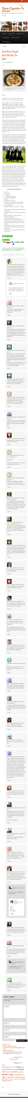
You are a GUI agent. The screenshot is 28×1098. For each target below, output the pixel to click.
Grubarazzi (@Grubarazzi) (12, 833)
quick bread (4, 1079)
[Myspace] (12, 242)
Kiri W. (8, 601)
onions (6, 1077)
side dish (21, 1079)
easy (6, 250)
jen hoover (9, 871)
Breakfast (13, 248)
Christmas (4, 1072)
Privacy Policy (15, 37)
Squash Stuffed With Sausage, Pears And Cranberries (12, 1053)
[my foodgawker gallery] (14, 1059)
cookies (15, 1072)
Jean (8, 756)
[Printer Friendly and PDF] (7, 236)
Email (7, 1030)
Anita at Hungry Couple (11, 417)
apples (3, 1067)
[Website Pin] (3, 242)
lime (21, 1074)
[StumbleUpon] (23, 242)
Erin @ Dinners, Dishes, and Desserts (14, 522)
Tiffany (8, 723)
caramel (5, 1069)
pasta (11, 1077)
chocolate (21, 1069)
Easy (23, 248)
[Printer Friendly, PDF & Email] (6, 239)
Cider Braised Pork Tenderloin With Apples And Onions (12, 1052)
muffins (3, 1077)
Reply (9, 277)
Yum (3, 65)
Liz (7, 619)
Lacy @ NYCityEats (11, 326)
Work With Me (6, 42)
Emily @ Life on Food (11, 305)
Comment (7, 1006)
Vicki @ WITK (9, 663)
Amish (17, 249)
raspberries (12, 1079)
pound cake (20, 1077)
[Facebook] (5, 242)
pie (15, 1077)
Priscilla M (9, 438)
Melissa (8, 852)
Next (24, 46)
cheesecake (12, 1069)
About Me (11, 33)
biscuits (11, 1067)
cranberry (18, 1072)
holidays (16, 1074)
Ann (8, 567)
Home (4, 33)
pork (17, 1077)
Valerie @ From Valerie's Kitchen (13, 497)
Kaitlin (8, 683)
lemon (19, 1075)
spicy (24, 1079)
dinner (8, 1074)
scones (18, 1079)
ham (13, 1074)
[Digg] (19, 242)
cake (16, 248)
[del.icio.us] (18, 242)
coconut (12, 1072)
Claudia (8, 397)
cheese (9, 1070)
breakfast (20, 249)
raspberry (15, 1079)
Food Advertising (17, 1)
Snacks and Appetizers (6, 249)
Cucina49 (9, 379)
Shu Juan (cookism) (11, 478)
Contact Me (6, 37)
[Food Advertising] (2, 1087)
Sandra (8, 645)
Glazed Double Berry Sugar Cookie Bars (10, 1046)
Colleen (8, 264)
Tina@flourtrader (10, 350)
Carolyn (8, 791)
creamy (22, 1072)
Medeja (8, 584)
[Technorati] (16, 242)
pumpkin (23, 1077)
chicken (16, 1069)
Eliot (8, 740)
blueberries (14, 1067)
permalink (18, 250)
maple (23, 1074)
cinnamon (8, 1072)
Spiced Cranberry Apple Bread (8, 1050)
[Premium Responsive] (13, 244)
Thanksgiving (4, 1080)
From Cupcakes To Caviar (13, 9)
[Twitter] (11, 242)
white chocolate (9, 1080)
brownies (23, 1067)
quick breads (9, 1079)
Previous (4, 46)
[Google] (21, 242)
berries (8, 1067)
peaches (13, 1077)
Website (6, 1036)
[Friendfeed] (14, 242)
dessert (3, 250)
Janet (10, 250)
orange (8, 1077)
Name (7, 1023)
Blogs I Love (20, 33)
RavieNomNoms (10, 807)
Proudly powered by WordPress (14, 1094)
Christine (9, 545)
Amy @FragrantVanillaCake (12, 701)
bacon (6, 1067)
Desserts (19, 248)
